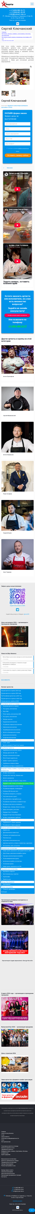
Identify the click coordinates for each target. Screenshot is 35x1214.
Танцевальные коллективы (9, 869)
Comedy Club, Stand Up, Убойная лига (13, 775)
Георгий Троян (7, 533)
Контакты (4, 1176)
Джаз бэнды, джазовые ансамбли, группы (14, 853)
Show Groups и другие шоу (10, 758)
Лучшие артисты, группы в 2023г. (10, 701)
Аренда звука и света (7, 1170)
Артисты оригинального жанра (10, 827)
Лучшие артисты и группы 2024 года (11, 690)
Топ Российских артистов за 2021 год (11, 696)
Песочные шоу (7, 837)
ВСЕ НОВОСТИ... (6, 680)
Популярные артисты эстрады (10, 704)
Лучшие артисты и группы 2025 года (11, 693)
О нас (2, 1135)
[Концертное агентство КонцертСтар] (17, 4)
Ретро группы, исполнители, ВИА (12, 714)
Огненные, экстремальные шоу (11, 835)
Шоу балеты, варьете (9, 871)
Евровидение (6, 884)
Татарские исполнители (9, 737)
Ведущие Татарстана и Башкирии (12, 814)
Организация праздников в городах (11, 1175)
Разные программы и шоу (8, 1165)
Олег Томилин (7, 572)
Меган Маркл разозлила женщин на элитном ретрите (17, 657)
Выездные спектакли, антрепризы (12, 804)
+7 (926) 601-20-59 (18, 12)
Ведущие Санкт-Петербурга (10, 812)
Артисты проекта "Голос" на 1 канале (13, 745)
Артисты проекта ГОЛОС (8, 740)
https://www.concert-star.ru (23, 1108)
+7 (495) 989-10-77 (18, 326)
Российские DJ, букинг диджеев (11, 825)
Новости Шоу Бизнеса (7, 1133)
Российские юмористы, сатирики (12, 793)
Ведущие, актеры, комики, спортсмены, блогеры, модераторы (16, 769)
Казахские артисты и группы (11, 706)
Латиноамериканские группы (11, 858)
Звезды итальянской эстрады (11, 755)
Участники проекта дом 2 (10, 796)
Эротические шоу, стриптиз (10, 874)
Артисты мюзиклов (8, 778)
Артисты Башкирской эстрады (11, 732)
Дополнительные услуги (8, 1173)
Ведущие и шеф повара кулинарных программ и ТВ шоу (18, 783)
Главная (4, 32)
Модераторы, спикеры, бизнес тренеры (14, 807)
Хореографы (6, 876)
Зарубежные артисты (7, 748)
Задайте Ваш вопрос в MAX (17, 605)
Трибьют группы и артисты (10, 760)
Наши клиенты (5, 1136)
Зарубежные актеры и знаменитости (13, 766)
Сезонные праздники (7, 1171)
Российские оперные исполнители (12, 724)
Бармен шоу (6, 830)
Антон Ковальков (8, 454)
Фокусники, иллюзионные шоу (11, 840)
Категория (4, 892)
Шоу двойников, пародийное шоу (12, 799)
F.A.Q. (2, 1140)
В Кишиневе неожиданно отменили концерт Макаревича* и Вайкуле (15, 663)
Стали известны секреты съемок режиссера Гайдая (17, 670)
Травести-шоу (7, 879)
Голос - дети (6, 742)
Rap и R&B (5, 711)
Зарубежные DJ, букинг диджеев (12, 822)
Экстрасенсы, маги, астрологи (11, 845)
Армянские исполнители (9, 735)
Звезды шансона (7, 719)
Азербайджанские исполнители (11, 729)
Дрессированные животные (11, 832)
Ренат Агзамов (7, 494)
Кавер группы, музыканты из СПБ (12, 866)
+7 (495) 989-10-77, (18, 10)
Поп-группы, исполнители (10, 708)
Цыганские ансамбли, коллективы (12, 861)
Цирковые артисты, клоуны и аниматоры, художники (17, 843)
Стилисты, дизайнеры (9, 889)
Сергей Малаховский (9, 415)
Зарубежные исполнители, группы (12, 750)
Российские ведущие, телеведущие (12, 788)
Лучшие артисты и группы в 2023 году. (11, 698)
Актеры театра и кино (9, 772)
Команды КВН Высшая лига (10, 791)
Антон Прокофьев (8, 376)
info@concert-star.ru (18, 14)
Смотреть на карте (17, 1201)
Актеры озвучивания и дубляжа (11, 817)
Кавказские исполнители (10, 727)
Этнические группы (8, 863)
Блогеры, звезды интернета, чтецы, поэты (14, 780)
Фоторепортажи (5, 1141)
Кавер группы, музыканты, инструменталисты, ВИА (17, 850)
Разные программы (7, 887)
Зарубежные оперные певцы (11, 763)
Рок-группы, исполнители (10, 716)
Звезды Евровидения (7, 882)
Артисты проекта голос (8, 1147)
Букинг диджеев (6, 820)
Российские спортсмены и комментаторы (14, 801)
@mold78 (26, 614)
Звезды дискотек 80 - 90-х (10, 752)
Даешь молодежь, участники (11, 809)
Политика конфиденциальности (10, 1138)
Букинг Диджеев (5, 1154)
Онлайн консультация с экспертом (17, 315)
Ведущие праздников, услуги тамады (13, 786)
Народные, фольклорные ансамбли (13, 856)
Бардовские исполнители (10, 722)
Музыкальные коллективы (9, 848)
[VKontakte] (17, 23)
